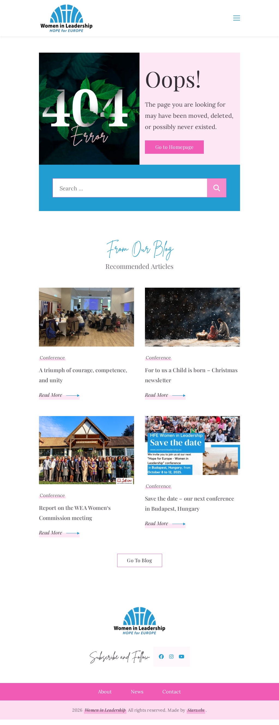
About (105, 691)
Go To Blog (139, 560)
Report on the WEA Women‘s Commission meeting (75, 512)
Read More (51, 395)
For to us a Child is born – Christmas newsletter (191, 375)
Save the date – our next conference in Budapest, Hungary (189, 503)
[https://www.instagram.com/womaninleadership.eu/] (171, 657)
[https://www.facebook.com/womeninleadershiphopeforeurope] (161, 657)
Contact (171, 691)
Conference (52, 358)
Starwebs (195, 710)
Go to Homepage (174, 147)
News (137, 691)
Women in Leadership (105, 710)
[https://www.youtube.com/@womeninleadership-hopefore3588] (181, 657)
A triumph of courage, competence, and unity (83, 375)
